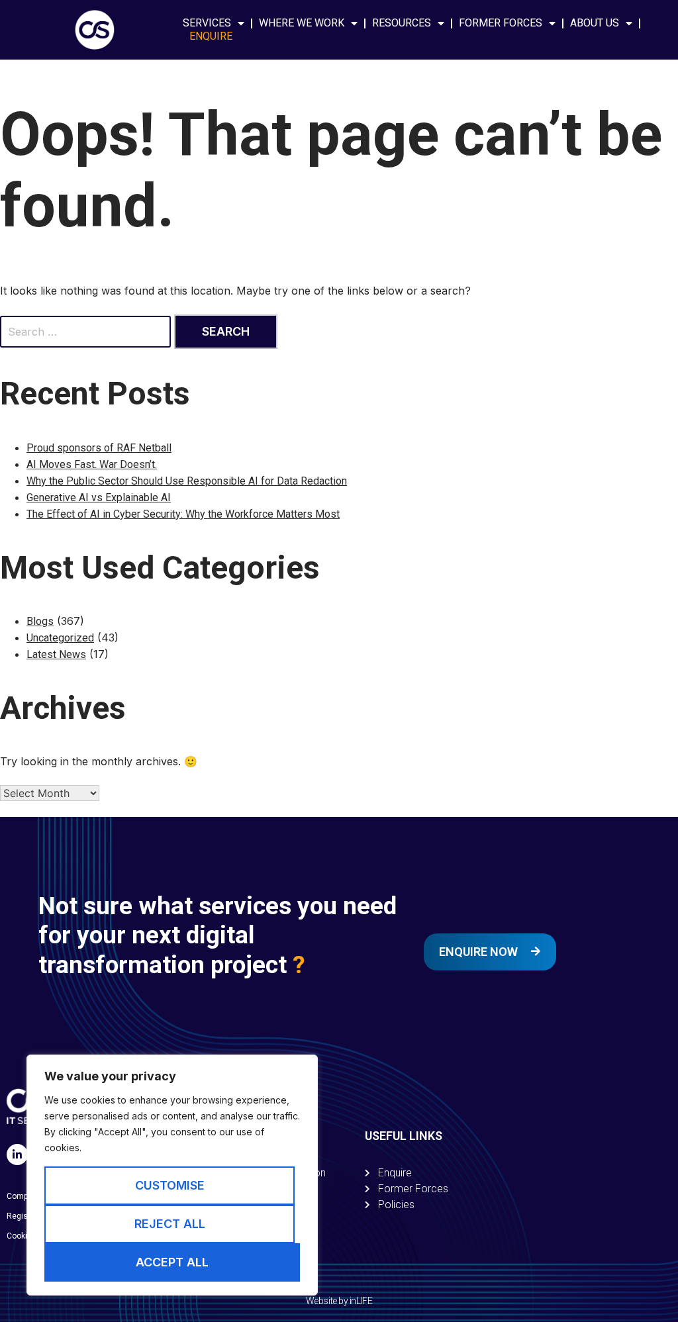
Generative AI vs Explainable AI (98, 497)
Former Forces (500, 23)
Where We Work (301, 23)
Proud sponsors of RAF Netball (98, 448)
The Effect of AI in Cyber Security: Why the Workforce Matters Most (183, 514)
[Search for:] (87, 331)
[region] (172, 1175)
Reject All (169, 1224)
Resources (401, 23)
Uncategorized (60, 638)
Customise (170, 1185)
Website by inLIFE (339, 1301)
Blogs (40, 621)
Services (207, 23)
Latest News (56, 654)
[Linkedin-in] (17, 1154)
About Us (594, 23)
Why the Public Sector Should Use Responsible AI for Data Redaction (186, 481)
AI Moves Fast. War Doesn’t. (91, 464)
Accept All (172, 1262)
